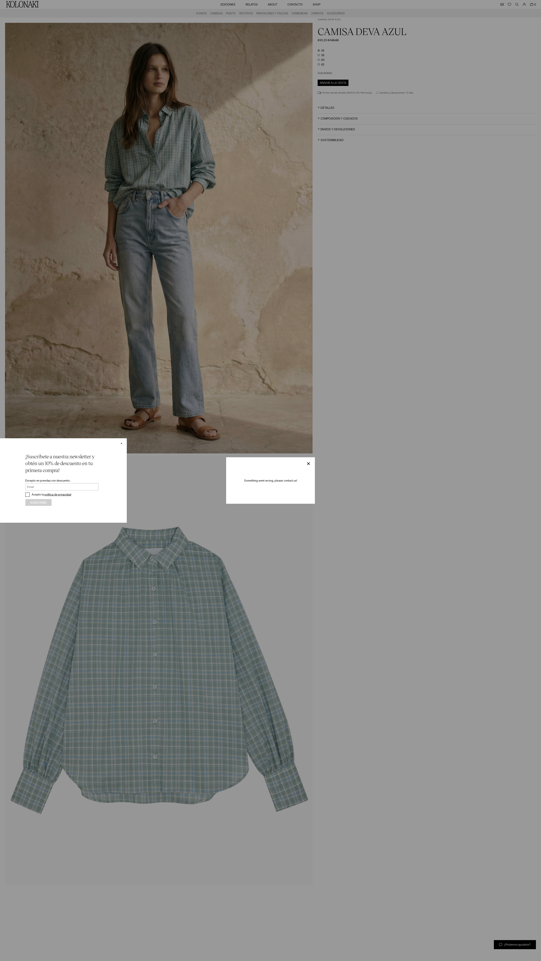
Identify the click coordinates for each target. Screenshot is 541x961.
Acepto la (51, 494)
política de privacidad (57, 494)
